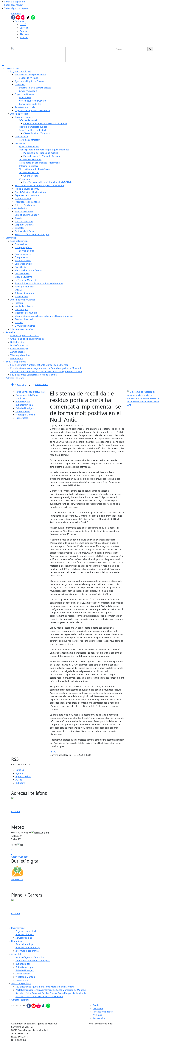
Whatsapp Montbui (25, 414)
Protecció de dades (103, 1011)
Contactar (16, 13)
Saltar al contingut (13, 4)
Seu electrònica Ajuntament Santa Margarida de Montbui (44, 986)
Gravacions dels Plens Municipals (32, 960)
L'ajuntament (17, 927)
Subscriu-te (17, 879)
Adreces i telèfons (20, 999)
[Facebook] (13, 17)
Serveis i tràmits (23, 937)
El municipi (16, 941)
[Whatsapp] (33, 17)
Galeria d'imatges (24, 408)
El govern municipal (25, 931)
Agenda (19, 773)
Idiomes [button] (19, 21)
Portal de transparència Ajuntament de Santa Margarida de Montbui (50, 989)
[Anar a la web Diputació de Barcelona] (126, 1037)
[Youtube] (18, 17)
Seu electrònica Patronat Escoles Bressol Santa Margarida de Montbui (51, 993)
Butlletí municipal (24, 404)
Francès (24, 37)
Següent (24, 856)
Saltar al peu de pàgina (16, 8)
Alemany (24, 34)
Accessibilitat (99, 1018)
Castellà (24, 27)
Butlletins (20, 782)
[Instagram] (23, 17)
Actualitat (22, 385)
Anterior (15, 856)
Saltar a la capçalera (14, 1)
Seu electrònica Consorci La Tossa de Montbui (39, 996)
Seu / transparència (21, 983)
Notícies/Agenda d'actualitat (29, 391)
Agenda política (23, 776)
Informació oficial (24, 934)
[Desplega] (29, 385)
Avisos (18, 779)
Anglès (23, 30)
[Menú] (3, 64)
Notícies (19, 769)
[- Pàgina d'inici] (38, 54)
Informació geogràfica (27, 950)
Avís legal (97, 1014)
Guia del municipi (24, 944)
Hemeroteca (41, 384)
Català (23, 24)
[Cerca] (150, 49)
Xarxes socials (22, 411)
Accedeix (15, 811)
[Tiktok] (28, 17)
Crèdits (96, 1005)
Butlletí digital (22, 401)
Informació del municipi (27, 947)
